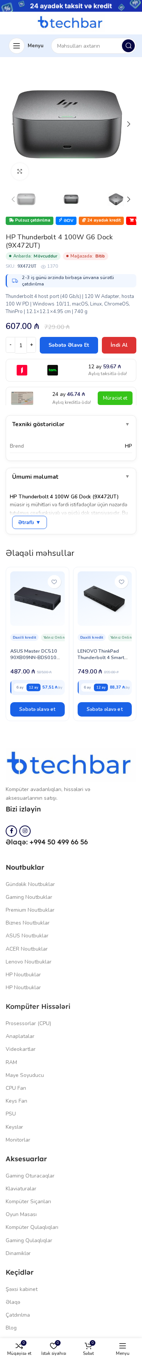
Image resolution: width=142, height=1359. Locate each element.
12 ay (33, 687)
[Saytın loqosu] (71, 23)
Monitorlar (18, 1139)
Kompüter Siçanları (28, 1201)
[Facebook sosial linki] (11, 831)
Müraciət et (115, 398)
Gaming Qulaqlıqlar (29, 1240)
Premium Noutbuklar (30, 910)
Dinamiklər (18, 1253)
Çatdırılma (18, 1315)
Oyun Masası (21, 1214)
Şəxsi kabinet (21, 1289)
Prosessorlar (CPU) (28, 1023)
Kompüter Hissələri (38, 1006)
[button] (37, 709)
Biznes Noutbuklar (28, 922)
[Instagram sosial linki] (25, 831)
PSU (11, 1113)
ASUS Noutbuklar (27, 935)
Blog (11, 1327)
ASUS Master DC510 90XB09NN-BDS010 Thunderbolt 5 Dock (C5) (33, 661)
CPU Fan (16, 1088)
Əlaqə (13, 1302)
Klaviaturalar (21, 1188)
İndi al (119, 345)
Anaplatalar (20, 1036)
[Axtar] (128, 45)
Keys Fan (16, 1101)
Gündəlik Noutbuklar (30, 884)
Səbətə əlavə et (68, 345)
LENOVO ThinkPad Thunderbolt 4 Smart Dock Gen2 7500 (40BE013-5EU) (101, 661)
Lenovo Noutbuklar (28, 961)
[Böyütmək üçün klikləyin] (19, 171)
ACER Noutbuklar (27, 949)
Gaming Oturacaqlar (30, 1175)
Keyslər (14, 1127)
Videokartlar (21, 1049)
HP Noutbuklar (23, 974)
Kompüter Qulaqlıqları (32, 1227)
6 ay (19, 687)
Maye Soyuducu (25, 1075)
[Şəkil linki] (71, 764)
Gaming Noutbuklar (29, 897)
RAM (11, 1062)
